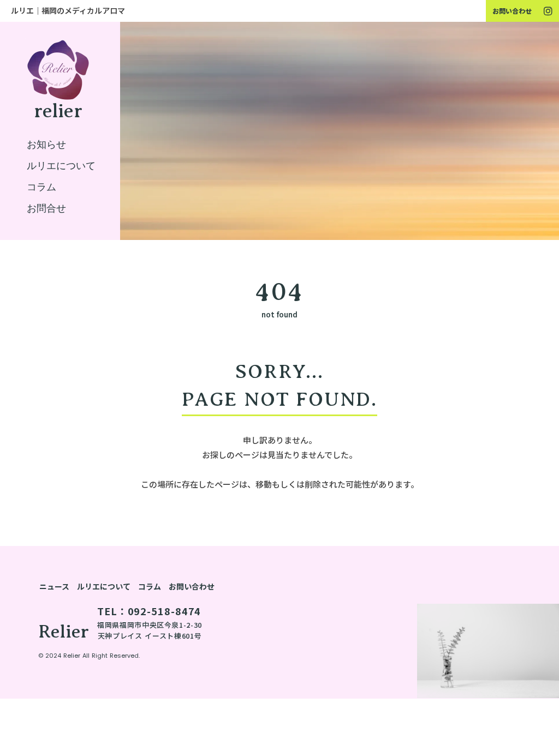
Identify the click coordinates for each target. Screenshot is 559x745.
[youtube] (548, 11)
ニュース (54, 586)
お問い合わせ (512, 10)
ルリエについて (103, 586)
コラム (149, 586)
